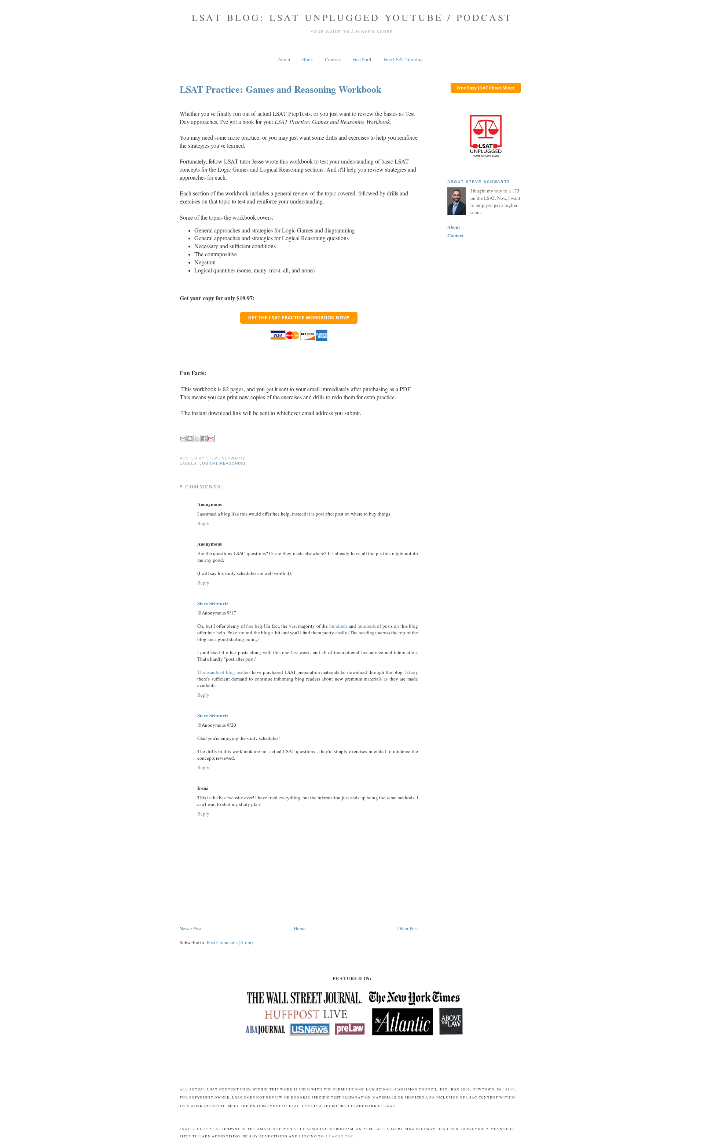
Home (299, 928)
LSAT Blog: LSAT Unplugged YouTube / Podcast (352, 17)
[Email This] (183, 438)
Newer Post (191, 928)
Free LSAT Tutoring (403, 59)
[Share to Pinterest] (210, 438)
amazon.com (339, 1136)
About (284, 59)
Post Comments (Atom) (230, 942)
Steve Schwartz (212, 603)
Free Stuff (361, 59)
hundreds (338, 626)
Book (307, 59)
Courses (333, 59)
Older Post (407, 928)
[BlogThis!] (190, 438)
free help (255, 626)
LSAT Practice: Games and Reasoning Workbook (280, 89)
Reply (203, 523)
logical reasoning (222, 463)
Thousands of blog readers (223, 672)
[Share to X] (197, 438)
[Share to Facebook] (204, 438)
